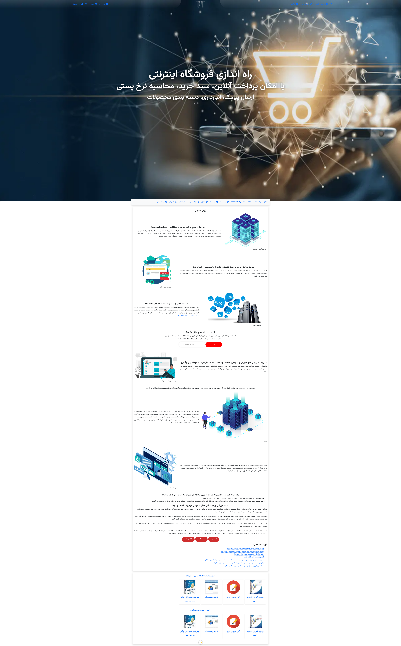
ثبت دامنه (214, 539)
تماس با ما (102, 4)
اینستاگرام (223, 202)
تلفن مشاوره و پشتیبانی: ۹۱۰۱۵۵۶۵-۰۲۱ (255, 202)
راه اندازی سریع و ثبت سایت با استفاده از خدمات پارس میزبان (245, 548)
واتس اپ (172, 202)
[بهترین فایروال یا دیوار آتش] (255, 587)
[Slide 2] (198, 197)
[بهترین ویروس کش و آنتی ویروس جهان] (189, 587)
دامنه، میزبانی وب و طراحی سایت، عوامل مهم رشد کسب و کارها (244, 566)
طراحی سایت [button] (305, 4)
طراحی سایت (188, 539)
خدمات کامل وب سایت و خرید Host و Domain (249, 554)
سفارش (92, 4)
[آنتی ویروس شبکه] (211, 587)
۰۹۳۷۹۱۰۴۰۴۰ (235, 202)
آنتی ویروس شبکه (211, 597)
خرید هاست (201, 539)
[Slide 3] (194, 197)
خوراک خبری (193, 202)
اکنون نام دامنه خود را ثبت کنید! (254, 557)
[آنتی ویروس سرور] (233, 587)
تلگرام (203, 202)
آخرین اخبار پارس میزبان (200, 610)
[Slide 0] (206, 197)
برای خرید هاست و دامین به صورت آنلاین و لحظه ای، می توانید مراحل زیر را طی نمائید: (237, 563)
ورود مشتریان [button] (76, 4)
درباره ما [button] (293, 4)
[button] (86, 4)
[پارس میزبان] (331, 4)
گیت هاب (182, 202)
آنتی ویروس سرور (233, 597)
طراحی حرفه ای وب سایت (200, 74)
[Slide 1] (202, 197)
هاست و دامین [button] (320, 4)
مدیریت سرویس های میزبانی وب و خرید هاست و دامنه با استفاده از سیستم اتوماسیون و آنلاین (234, 560)
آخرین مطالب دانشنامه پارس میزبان (200, 576)
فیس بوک (212, 202)
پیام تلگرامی (161, 202)
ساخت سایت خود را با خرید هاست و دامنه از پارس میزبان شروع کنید (242, 551)
